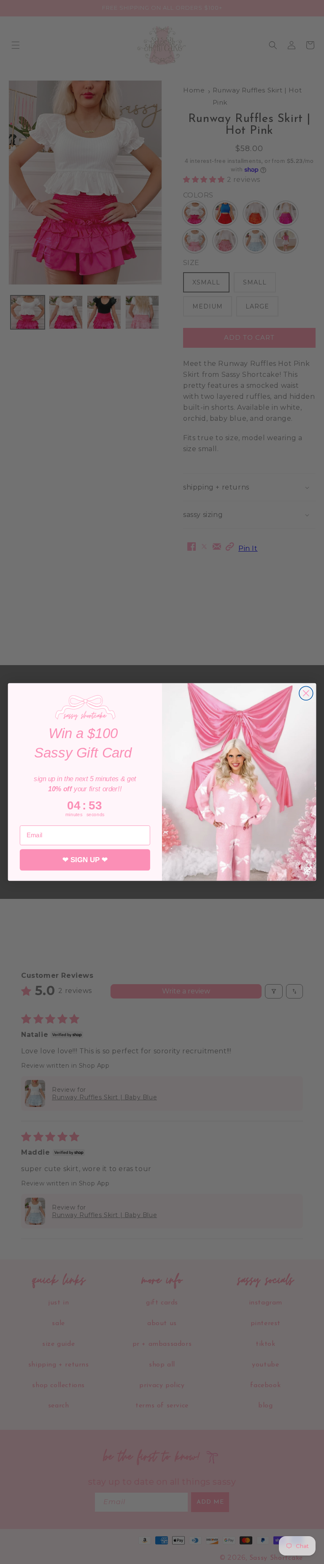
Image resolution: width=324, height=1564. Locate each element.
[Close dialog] (306, 693)
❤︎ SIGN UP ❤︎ (85, 860)
